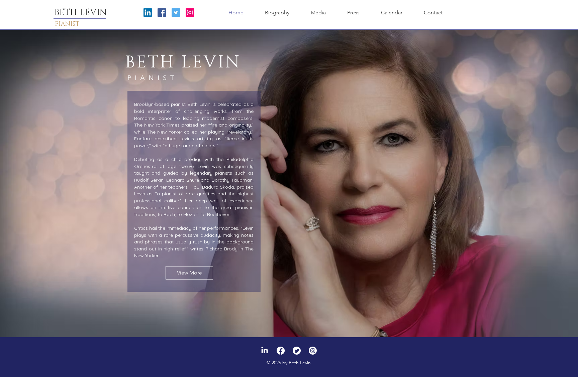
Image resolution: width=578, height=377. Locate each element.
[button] (318, 12)
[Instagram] (190, 12)
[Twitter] (176, 12)
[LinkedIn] (147, 12)
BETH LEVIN (80, 12)
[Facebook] (162, 12)
